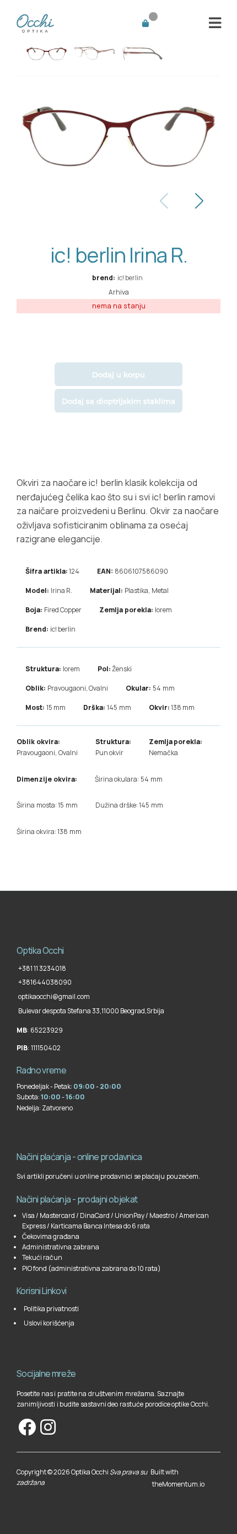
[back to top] (17, 926)
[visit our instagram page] (47, 1427)
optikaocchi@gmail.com (54, 996)
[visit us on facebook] (26, 1427)
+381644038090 (45, 982)
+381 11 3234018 (42, 968)
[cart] (158, 22)
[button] (215, 22)
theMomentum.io (178, 1484)
